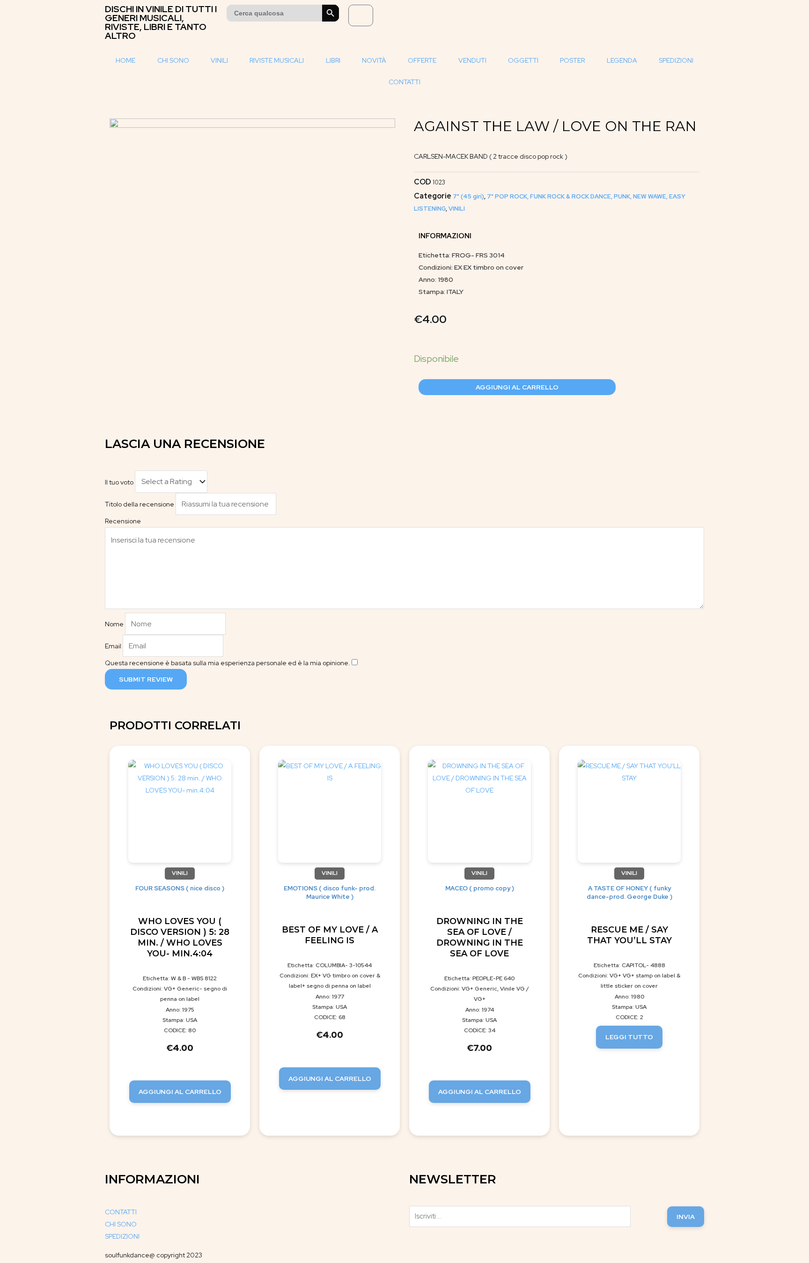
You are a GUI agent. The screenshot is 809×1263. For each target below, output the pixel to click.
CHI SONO (173, 60)
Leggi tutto (629, 1037)
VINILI (219, 60)
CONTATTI (404, 82)
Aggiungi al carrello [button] (180, 1091)
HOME (125, 60)
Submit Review (146, 679)
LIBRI (333, 60)
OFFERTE (422, 60)
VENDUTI (472, 60)
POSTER (572, 60)
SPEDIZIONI (676, 60)
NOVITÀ (374, 60)
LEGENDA (622, 60)
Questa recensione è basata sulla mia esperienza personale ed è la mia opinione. (227, 663)
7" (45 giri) (468, 196)
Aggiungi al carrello (517, 387)
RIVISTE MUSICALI (277, 60)
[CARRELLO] (360, 15)
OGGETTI (523, 60)
